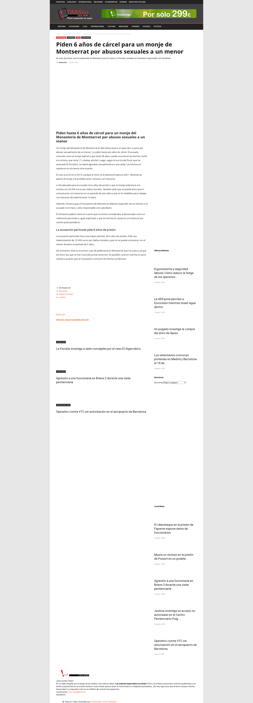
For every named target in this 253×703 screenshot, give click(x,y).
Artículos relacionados (66, 320)
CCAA (85, 26)
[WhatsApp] (71, 68)
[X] (186, 2)
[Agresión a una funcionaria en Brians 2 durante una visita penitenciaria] (102, 363)
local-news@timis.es (77, 692)
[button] (194, 26)
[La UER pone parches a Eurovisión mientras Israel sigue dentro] (175, 289)
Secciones (158, 382)
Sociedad (77, 34)
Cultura (111, 26)
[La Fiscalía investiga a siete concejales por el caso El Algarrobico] (102, 333)
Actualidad (74, 26)
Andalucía (61, 342)
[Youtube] (191, 2)
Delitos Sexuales (66, 294)
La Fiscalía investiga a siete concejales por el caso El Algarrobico (98, 348)
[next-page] (62, 418)
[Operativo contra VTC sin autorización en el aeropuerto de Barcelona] (102, 396)
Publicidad (111, 701)
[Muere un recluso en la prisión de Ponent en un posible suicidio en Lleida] (175, 544)
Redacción (63, 62)
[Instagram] (182, 2)
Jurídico (62, 297)
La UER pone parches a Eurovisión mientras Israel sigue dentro (175, 303)
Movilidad (123, 26)
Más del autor (83, 320)
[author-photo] (61, 312)
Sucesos (146, 26)
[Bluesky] (195, 2)
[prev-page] (57, 418)
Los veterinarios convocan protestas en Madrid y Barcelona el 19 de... (175, 359)
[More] (83, 68)
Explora (61, 26)
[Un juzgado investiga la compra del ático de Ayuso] (175, 319)
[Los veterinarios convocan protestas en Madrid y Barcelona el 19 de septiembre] (175, 345)
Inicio (58, 34)
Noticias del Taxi (63, 405)
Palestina (60, 2)
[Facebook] (177, 2)
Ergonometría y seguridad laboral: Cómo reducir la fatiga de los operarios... (174, 273)
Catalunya (71, 2)
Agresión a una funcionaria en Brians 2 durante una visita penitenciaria (173, 584)
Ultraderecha (111, 2)
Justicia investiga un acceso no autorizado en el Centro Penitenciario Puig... (174, 614)
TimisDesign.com (98, 701)
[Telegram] (77, 68)
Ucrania (123, 2)
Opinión (135, 26)
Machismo (98, 2)
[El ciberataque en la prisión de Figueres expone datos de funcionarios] (175, 514)
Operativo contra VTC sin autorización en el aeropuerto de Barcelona (101, 411)
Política (157, 26)
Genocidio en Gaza (137, 2)
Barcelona (63, 291)
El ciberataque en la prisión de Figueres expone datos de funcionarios (173, 528)
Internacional (85, 2)
